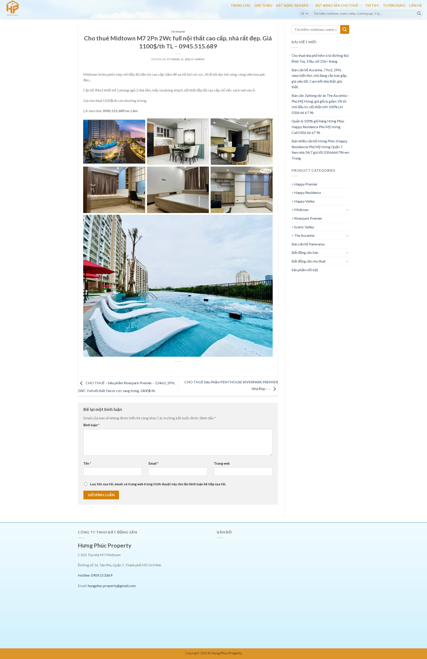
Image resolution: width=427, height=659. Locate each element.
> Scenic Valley (303, 227)
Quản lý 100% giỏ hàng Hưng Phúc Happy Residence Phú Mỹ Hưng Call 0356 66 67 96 (318, 126)
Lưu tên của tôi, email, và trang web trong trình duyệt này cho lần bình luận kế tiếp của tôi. (158, 484)
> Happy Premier (305, 184)
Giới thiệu (263, 5)
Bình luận (91, 425)
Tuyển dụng (394, 5)
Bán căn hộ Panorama (308, 244)
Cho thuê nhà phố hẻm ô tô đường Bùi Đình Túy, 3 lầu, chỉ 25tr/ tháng (320, 58)
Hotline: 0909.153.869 (95, 575)
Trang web (222, 463)
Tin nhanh (178, 31)
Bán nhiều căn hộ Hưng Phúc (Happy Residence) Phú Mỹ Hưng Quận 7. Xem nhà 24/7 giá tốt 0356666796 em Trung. (320, 149)
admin (199, 59)
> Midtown (300, 209)
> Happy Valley (303, 201)
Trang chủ (240, 5)
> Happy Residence (306, 192)
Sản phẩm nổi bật (305, 270)
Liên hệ (415, 5)
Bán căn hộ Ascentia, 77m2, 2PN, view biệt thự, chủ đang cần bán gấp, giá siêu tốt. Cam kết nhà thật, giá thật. (319, 78)
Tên (87, 463)
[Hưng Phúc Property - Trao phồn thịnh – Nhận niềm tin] (22, 9)
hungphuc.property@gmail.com (112, 585)
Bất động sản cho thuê (337, 5)
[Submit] (419, 13)
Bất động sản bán (292, 5)
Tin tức (372, 5)
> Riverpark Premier (307, 218)
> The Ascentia (303, 235)
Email (153, 463)
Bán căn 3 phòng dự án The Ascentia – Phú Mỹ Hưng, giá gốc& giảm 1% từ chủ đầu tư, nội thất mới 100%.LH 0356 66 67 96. (320, 104)
